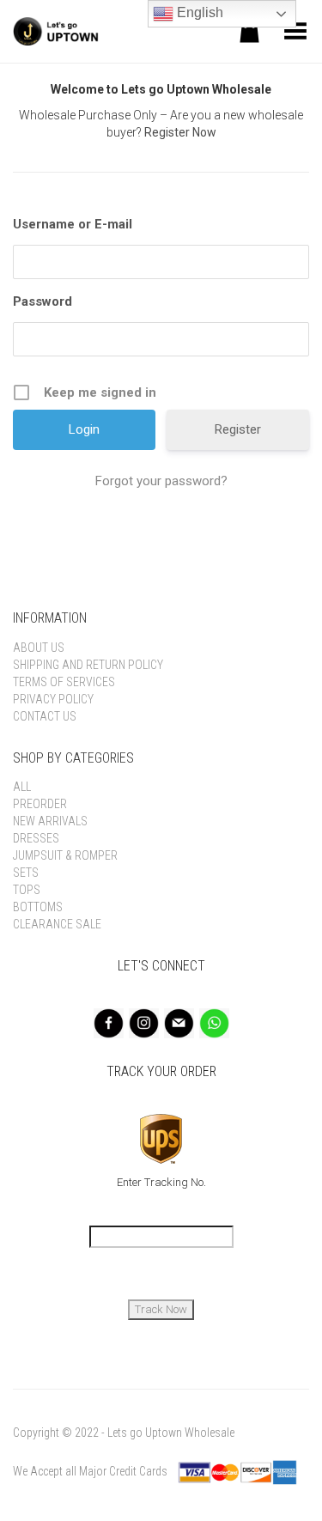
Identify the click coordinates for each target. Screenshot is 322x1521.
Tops (26, 890)
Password (42, 301)
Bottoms (38, 907)
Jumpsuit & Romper (65, 855)
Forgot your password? (161, 481)
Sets (26, 872)
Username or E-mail (72, 224)
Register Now (180, 132)
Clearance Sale (57, 924)
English (198, 12)
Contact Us (44, 716)
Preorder (40, 804)
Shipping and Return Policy (88, 665)
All (22, 787)
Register (238, 429)
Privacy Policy (53, 699)
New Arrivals (50, 821)
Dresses (36, 838)
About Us (38, 647)
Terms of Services (64, 682)
